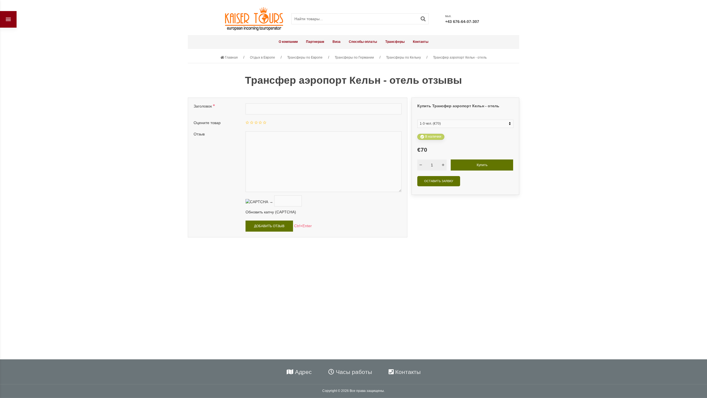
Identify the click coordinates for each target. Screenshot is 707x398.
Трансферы (395, 42)
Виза (337, 42)
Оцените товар (207, 123)
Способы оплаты (363, 42)
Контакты (420, 42)
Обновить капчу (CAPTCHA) (271, 212)
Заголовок (203, 106)
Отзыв (199, 134)
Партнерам (315, 42)
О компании (288, 42)
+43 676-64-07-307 (462, 21)
